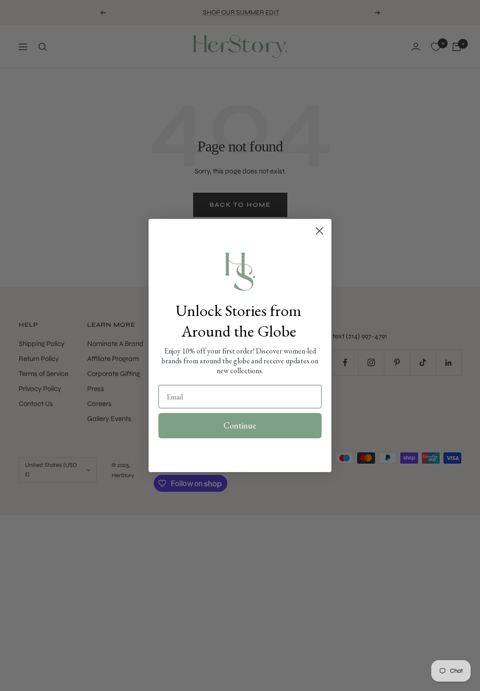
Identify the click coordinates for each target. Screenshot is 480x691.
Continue (240, 425)
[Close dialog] (319, 231)
